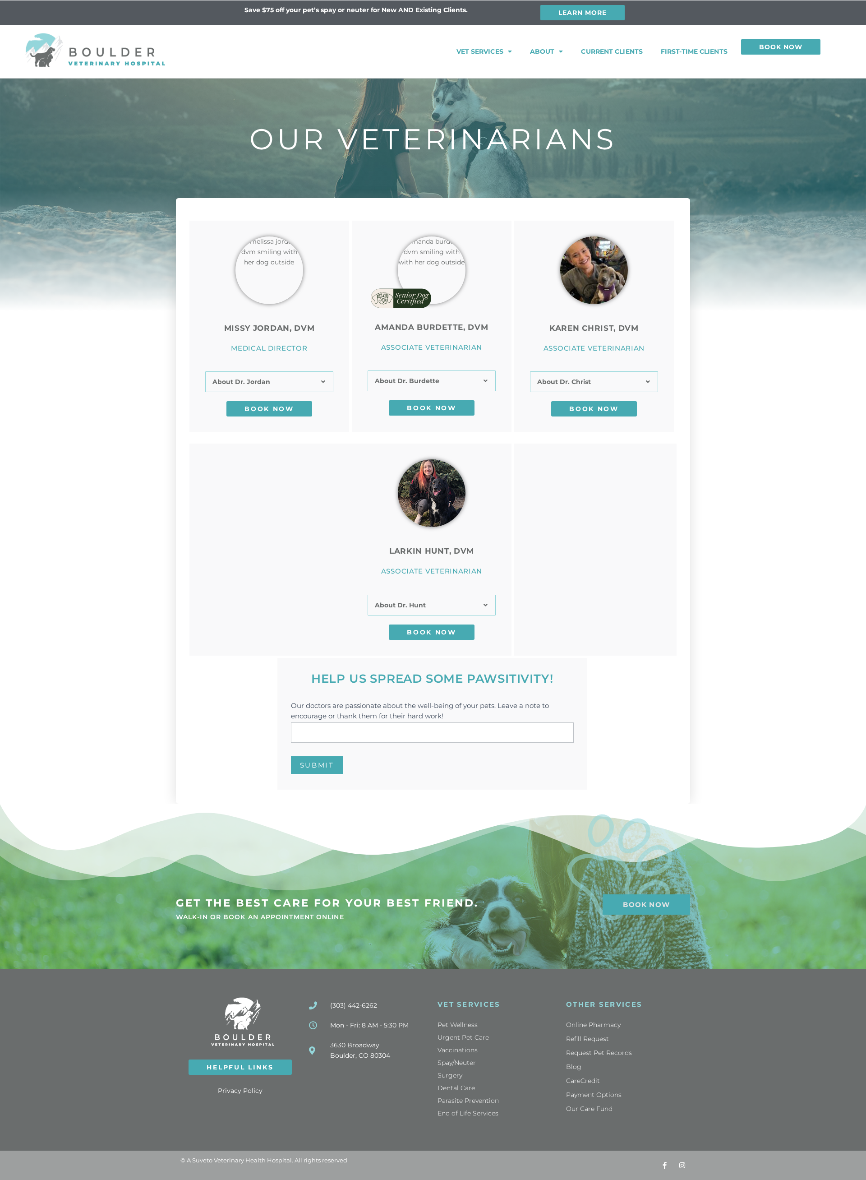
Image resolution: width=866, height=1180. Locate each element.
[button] (269, 382)
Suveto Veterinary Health (229, 1160)
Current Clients (612, 51)
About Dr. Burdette (407, 381)
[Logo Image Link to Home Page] (95, 50)
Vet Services (479, 51)
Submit (317, 765)
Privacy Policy (240, 1091)
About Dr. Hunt (400, 605)
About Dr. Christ (564, 382)
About (542, 51)
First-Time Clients (694, 51)
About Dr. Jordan (241, 382)
